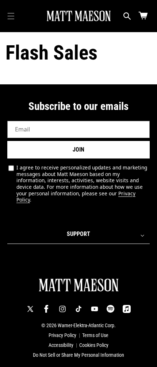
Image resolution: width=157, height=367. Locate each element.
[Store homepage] (79, 285)
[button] (11, 16)
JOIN (78, 149)
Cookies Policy (93, 345)
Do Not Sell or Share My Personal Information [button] (78, 355)
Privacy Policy (62, 335)
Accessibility (61, 345)
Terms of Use (95, 335)
